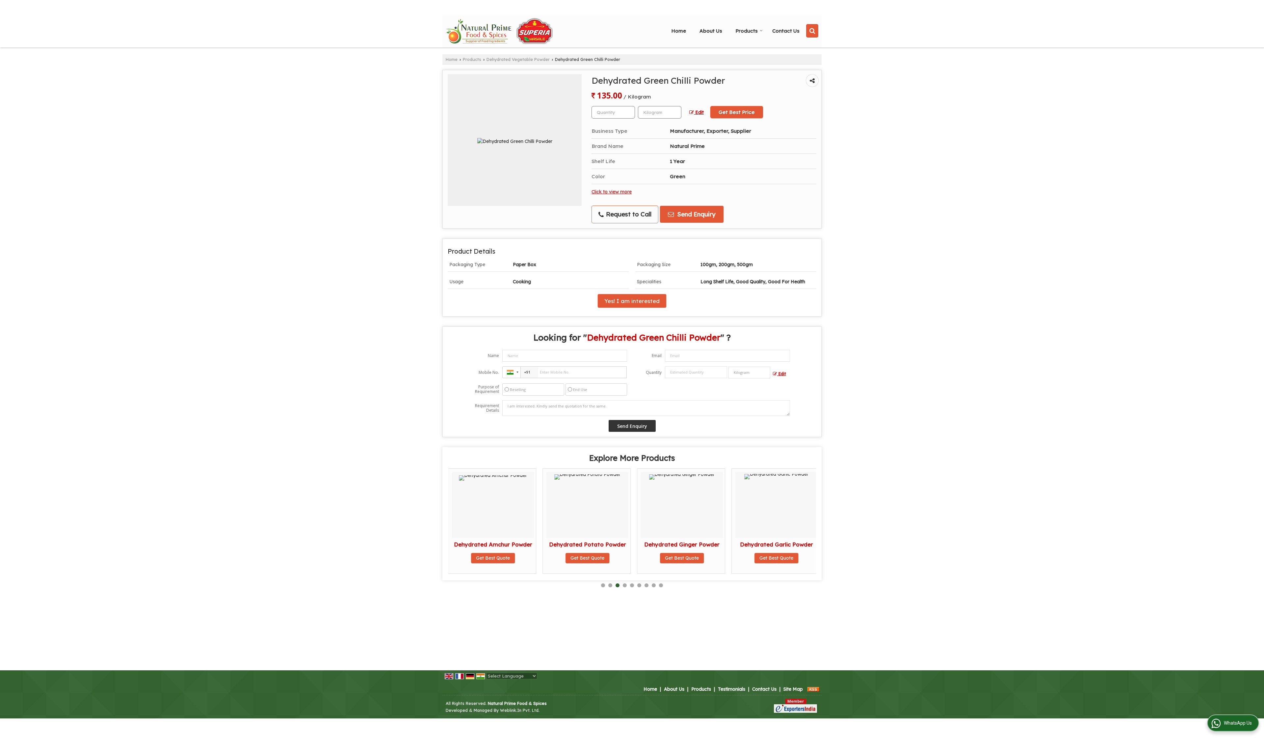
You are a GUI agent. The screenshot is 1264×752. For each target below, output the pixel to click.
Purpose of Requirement (487, 389)
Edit (699, 112)
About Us (710, 31)
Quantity (654, 372)
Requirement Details (487, 408)
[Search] (812, 31)
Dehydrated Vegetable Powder (518, 59)
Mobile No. (489, 372)
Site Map (793, 689)
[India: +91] (511, 372)
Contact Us (786, 31)
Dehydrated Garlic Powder (714, 544)
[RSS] (813, 689)
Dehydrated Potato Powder (525, 544)
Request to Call (627, 214)
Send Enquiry (695, 214)
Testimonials (731, 689)
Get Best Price (737, 112)
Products (747, 31)
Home (679, 31)
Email (657, 355)
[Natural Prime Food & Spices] (499, 31)
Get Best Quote (525, 558)
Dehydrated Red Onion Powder (808, 547)
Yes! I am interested (632, 300)
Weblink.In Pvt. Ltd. (520, 710)
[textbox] (659, 112)
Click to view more (612, 191)
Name (493, 355)
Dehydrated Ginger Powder (619, 544)
